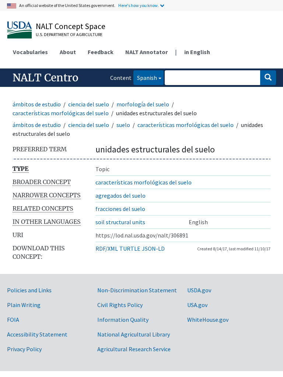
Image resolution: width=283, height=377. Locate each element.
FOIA (13, 319)
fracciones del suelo (120, 208)
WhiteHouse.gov (207, 319)
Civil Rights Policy (120, 305)
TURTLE (129, 248)
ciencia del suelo (88, 104)
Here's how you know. (138, 5)
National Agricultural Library (133, 334)
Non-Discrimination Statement (137, 290)
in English (197, 52)
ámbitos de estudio (37, 104)
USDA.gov (199, 290)
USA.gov (197, 305)
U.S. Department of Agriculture (69, 34)
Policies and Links (29, 290)
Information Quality (123, 319)
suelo (123, 124)
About (68, 52)
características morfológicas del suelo (61, 113)
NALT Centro (45, 77)
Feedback (100, 52)
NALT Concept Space (70, 26)
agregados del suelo (120, 195)
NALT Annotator (146, 52)
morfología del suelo (142, 104)
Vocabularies (30, 52)
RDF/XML (106, 248)
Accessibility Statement (37, 334)
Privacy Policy (24, 349)
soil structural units (120, 222)
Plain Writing (24, 305)
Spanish (145, 77)
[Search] (268, 77)
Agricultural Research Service (134, 349)
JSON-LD (153, 248)
